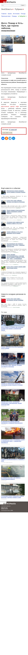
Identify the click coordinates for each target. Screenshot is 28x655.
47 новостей (13, 129)
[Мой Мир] (13, 138)
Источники (16, 13)
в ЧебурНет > (22, 16)
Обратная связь (4, 507)
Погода (23, 13)
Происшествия (5, 16)
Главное (3, 13)
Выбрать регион (4, 508)
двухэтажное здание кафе (10, 106)
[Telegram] (10, 138)
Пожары (14, 16)
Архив (10, 13)
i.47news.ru (6, 53)
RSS (12, 510)
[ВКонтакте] (3, 138)
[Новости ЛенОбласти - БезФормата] (8, 1)
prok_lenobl (7, 99)
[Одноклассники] (6, 138)
